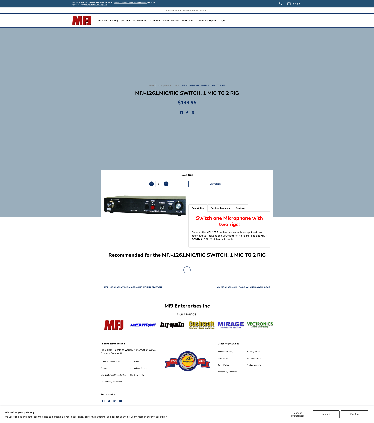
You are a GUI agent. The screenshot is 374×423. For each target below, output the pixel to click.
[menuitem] (280, 3)
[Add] (166, 183)
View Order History (225, 351)
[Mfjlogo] (114, 325)
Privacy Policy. (159, 416)
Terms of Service (254, 358)
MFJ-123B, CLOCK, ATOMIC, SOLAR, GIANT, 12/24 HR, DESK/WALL (133, 287)
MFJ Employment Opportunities (113, 375)
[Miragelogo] (231, 325)
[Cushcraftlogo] (201, 325)
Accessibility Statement (227, 372)
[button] (293, 3)
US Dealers (134, 361)
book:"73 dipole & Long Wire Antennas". (130, 2)
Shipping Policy (253, 351)
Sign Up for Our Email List (96, 5)
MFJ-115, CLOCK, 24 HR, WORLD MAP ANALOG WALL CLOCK (243, 287)
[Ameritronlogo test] (143, 325)
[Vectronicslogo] (260, 325)
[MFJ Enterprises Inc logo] (82, 20)
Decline (354, 414)
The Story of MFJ (137, 375)
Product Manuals (254, 365)
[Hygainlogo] (172, 325)
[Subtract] (151, 183)
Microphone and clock (168, 85)
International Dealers (138, 368)
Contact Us (105, 368)
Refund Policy (223, 365)
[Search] (280, 3)
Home (151, 85)
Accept (326, 414)
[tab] (193, 197)
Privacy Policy (224, 358)
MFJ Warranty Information (111, 382)
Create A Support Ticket (111, 361)
